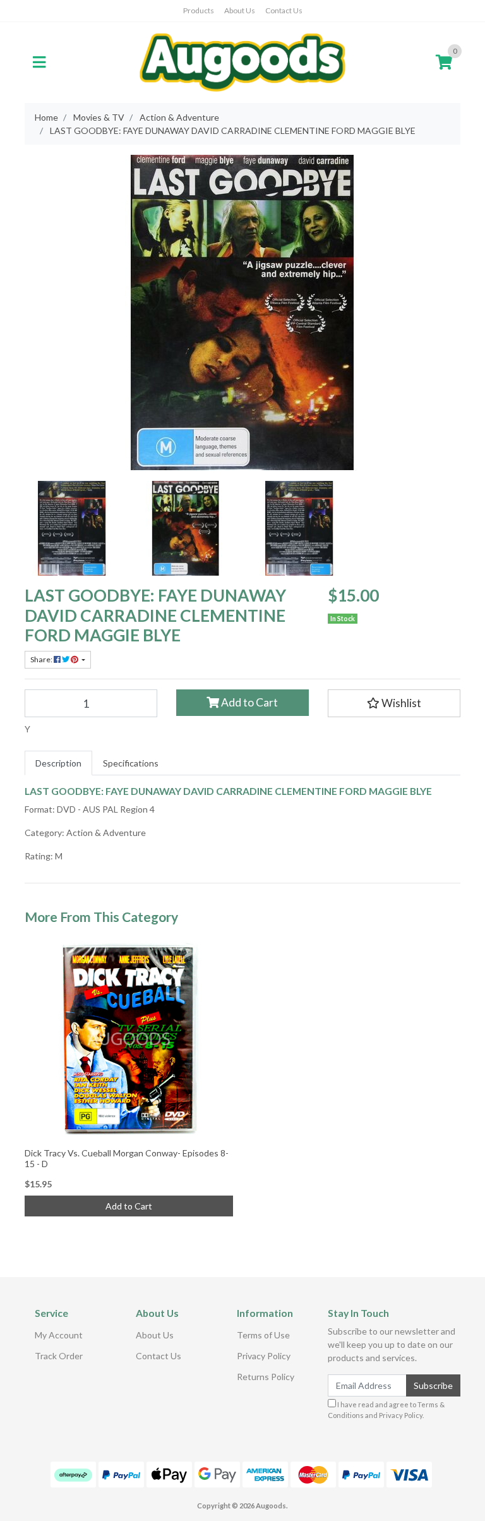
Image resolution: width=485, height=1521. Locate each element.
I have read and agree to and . (386, 1409)
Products (198, 10)
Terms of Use (263, 1335)
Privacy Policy (263, 1355)
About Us (239, 10)
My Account (59, 1335)
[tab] (58, 763)
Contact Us (283, 10)
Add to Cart (248, 702)
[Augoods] (242, 61)
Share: (42, 659)
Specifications (131, 763)
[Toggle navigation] (39, 62)
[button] (394, 703)
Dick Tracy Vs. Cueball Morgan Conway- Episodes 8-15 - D (127, 1158)
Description (58, 763)
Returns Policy (265, 1376)
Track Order (59, 1355)
